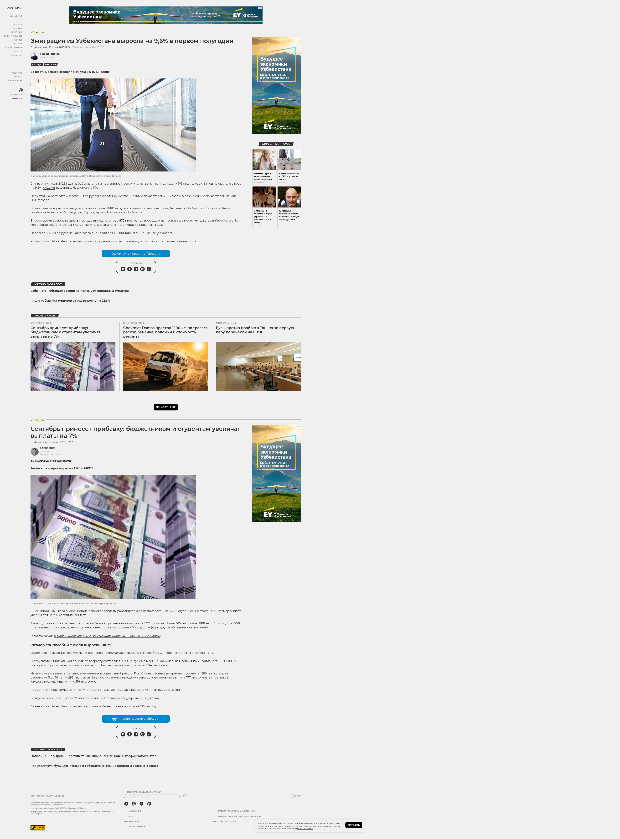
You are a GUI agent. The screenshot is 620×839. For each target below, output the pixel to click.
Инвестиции (16, 32)
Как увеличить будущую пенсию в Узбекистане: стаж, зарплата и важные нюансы (94, 766)
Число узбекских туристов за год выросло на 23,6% (70, 300)
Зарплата (36, 461)
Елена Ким (47, 448)
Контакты (134, 822)
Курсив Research (13, 48)
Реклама (17, 77)
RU (11, 16)
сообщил (66, 615)
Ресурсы (17, 40)
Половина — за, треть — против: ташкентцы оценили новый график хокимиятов (93, 756)
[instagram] (134, 804)
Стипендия (50, 461)
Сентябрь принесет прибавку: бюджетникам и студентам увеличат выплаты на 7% (65, 332)
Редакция (17, 73)
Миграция (37, 65)
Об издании (135, 811)
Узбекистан (16, 98)
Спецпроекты (15, 81)
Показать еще (166, 407)
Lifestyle (17, 52)
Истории (17, 28)
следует (49, 187)
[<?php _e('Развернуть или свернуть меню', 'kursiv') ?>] (21, 90)
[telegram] (141, 804)
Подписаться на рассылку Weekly (143, 792)
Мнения (18, 44)
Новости (17, 24)
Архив (132, 816)
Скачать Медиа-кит (227, 822)
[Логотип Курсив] (14, 7)
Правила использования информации (236, 811)
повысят (94, 611)
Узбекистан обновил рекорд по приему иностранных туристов (80, 291)
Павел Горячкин (51, 53)
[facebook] (126, 804)
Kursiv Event (16, 55)
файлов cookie (305, 828)
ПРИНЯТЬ (354, 825)
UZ (16, 16)
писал (72, 241)
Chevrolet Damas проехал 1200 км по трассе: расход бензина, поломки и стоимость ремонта (165, 332)
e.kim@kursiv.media (50, 454)
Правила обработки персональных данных (239, 816)
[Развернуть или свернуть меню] (21, 64)
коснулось (74, 653)
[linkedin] (149, 804)
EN (20, 16)
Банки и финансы (13, 36)
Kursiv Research (137, 827)
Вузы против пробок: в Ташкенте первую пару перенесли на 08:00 (255, 330)
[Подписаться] (183, 796)
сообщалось (55, 698)
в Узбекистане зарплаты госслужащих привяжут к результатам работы (107, 635)
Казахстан (16, 95)
